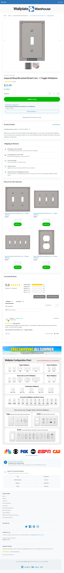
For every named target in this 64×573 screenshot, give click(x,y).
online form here (15, 534)
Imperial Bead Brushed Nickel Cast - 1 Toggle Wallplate (18, 330)
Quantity (6, 93)
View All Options (32, 111)
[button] (55, 333)
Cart (61, 2)
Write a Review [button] (54, 296)
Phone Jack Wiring (6, 510)
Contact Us (4, 501)
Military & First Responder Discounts (10, 515)
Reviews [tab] (8, 301)
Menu (4, 2)
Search (4, 496)
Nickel (9, 15)
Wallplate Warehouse (28, 561)
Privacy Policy (45, 561)
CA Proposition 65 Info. (7, 517)
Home (5, 15)
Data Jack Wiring (6, 512)
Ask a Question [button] (40, 296)
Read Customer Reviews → (8, 554)
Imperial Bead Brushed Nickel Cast (20, 15)
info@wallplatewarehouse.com (37, 534)
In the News (5, 505)
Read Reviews (56, 124)
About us (4, 498)
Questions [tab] (19, 301)
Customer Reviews (6, 503)
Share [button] (8, 333)
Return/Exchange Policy (7, 508)
